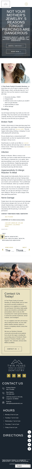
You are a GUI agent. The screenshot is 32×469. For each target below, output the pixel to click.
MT (28, 464)
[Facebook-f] (8, 375)
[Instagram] (14, 375)
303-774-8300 (9, 217)
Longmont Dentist (10, 37)
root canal (27, 146)
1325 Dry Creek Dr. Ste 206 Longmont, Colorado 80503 (14, 224)
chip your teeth (19, 129)
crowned (26, 143)
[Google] (24, 375)
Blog (22, 37)
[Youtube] (19, 375)
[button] (2, 236)
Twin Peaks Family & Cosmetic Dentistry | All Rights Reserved (15, 461)
